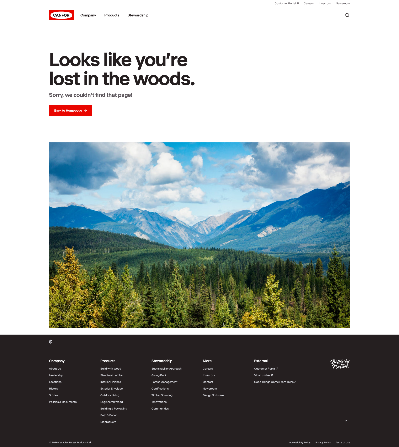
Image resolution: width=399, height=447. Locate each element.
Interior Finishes (110, 381)
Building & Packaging (113, 408)
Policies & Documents (63, 401)
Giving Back (158, 375)
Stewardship (138, 15)
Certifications (160, 388)
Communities (160, 408)
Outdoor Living (109, 395)
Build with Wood (110, 368)
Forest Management (164, 381)
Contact (208, 381)
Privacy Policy (323, 442)
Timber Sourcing (161, 395)
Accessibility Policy (299, 442)
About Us (55, 368)
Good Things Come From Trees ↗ (275, 381)
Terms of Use (343, 442)
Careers (309, 3)
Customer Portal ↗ (287, 3)
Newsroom (343, 3)
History (53, 388)
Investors (325, 3)
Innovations (159, 401)
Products (111, 15)
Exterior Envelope (111, 388)
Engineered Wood (111, 401)
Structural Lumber (111, 375)
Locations (55, 381)
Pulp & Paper (108, 415)
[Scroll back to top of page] (346, 421)
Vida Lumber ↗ (263, 375)
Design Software (213, 395)
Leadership (56, 375)
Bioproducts (108, 421)
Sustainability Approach (166, 368)
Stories (53, 395)
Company (88, 15)
